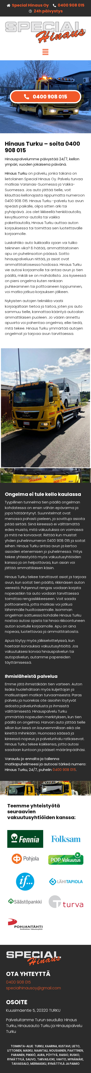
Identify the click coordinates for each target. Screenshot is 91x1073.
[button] (45, 52)
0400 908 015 (64, 769)
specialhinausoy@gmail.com (33, 988)
